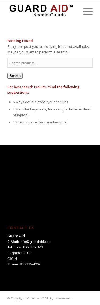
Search (15, 76)
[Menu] (85, 11)
